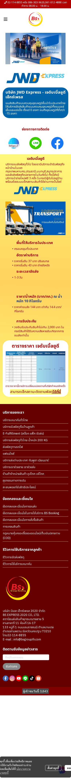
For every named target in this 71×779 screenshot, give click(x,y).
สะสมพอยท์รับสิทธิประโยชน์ (19, 487)
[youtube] (19, 678)
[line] (25, 678)
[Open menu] (5, 19)
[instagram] (12, 678)
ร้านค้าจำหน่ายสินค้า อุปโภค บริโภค (23, 474)
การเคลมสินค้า (11, 526)
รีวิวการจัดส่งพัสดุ (13, 557)
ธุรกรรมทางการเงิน (14, 480)
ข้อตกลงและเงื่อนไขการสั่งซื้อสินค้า (23, 520)
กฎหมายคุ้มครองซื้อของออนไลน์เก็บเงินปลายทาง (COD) (31, 536)
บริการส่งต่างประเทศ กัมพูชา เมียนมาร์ (26, 460)
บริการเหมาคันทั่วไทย (15, 420)
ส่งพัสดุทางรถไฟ (13, 447)
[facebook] (6, 678)
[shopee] (38, 678)
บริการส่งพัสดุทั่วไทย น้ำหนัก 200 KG (25, 440)
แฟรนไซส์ (8, 453)
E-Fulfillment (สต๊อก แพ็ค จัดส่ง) (23, 433)
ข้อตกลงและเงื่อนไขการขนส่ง (20, 506)
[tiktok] (32, 678)
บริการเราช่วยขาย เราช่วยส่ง (19, 467)
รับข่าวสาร (11, 666)
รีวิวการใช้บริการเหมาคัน (17, 564)
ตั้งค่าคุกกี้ (53, 768)
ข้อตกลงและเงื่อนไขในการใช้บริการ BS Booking (31, 513)
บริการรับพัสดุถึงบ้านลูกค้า (18, 427)
